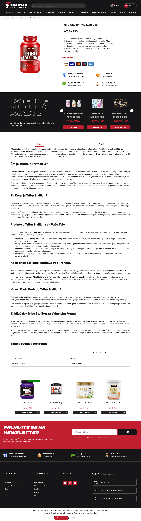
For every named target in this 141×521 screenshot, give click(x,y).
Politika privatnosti (39, 486)
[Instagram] (70, 483)
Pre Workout (49, 12)
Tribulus (113, 12)
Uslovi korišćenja (39, 482)
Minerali (83, 12)
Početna (7, 18)
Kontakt (36, 489)
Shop (6, 489)
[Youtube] (75, 483)
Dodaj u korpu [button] (73, 127)
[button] (61, 110)
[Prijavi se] (126, 6)
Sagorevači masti (98, 12)
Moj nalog (7, 482)
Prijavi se (132, 6)
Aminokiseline (34, 12)
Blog (35, 495)
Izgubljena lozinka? (10, 486)
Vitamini (72, 12)
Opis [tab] (39, 144)
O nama (36, 492)
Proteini (20, 12)
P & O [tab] (101, 144)
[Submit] (127, 432)
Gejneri (122, 12)
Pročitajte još (97, 127)
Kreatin (60, 12)
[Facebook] (65, 483)
